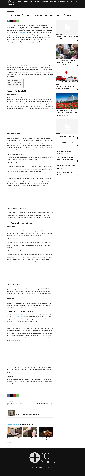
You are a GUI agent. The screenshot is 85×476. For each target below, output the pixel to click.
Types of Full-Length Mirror (13, 80)
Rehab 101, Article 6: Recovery (64, 172)
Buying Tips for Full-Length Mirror (15, 84)
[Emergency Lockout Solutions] (30, 432)
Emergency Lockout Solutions (29, 437)
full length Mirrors (21, 32)
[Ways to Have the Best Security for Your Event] (67, 27)
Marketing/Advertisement (41, 1)
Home (8, 10)
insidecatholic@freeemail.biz (45, 470)
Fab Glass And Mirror (19, 316)
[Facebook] (8, 21)
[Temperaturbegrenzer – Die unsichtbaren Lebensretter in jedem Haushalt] (67, 101)
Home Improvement (14, 10)
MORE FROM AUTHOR (26, 424)
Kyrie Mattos (58, 65)
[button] (76, 1)
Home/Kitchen (59, 108)
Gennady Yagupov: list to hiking (65, 136)
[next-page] (10, 442)
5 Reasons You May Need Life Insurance (44, 403)
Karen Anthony (59, 40)
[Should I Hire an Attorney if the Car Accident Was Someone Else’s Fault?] (67, 77)
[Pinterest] (14, 21)
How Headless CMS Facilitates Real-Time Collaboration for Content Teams (66, 62)
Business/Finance (28, 1)
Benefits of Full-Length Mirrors (14, 82)
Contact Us (11, 4)
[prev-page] (8, 442)
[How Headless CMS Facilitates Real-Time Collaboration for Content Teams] (67, 51)
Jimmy (9, 17)
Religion (20, 1)
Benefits (58, 133)
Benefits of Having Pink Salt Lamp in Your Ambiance (16, 404)
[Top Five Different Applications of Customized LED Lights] (46, 432)
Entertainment (62, 1)
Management (59, 58)
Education (53, 1)
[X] (11, 21)
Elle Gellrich (58, 137)
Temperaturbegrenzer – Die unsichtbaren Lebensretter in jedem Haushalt (67, 112)
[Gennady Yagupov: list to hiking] (67, 126)
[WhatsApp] (17, 21)
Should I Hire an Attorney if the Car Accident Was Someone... (67, 87)
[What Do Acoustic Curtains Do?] (14, 432)
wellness (58, 160)
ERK (57, 174)
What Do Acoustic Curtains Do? (13, 437)
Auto (57, 84)
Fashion (69, 1)
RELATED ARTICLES (13, 424)
